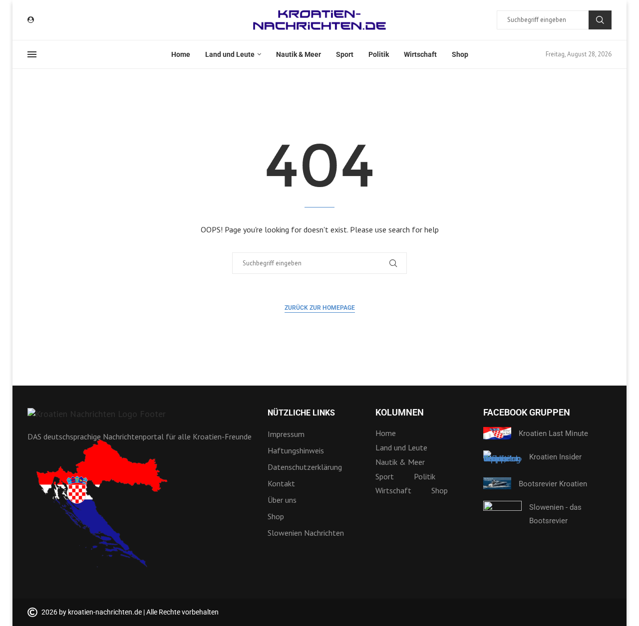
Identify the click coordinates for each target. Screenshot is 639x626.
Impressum (286, 434)
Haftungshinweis (296, 450)
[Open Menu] (31, 54)
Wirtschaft (420, 54)
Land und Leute (230, 54)
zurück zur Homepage (320, 307)
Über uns (282, 500)
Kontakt (281, 483)
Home (180, 54)
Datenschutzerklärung (305, 467)
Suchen (600, 19)
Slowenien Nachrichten (306, 533)
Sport (344, 54)
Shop (460, 54)
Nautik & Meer (298, 54)
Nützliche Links (301, 413)
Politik (378, 54)
